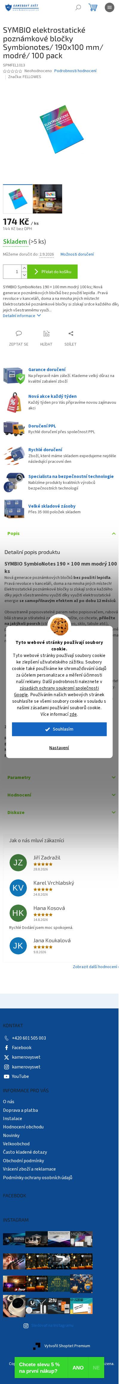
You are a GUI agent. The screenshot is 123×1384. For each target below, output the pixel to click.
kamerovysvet (26, 1057)
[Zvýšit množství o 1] (24, 268)
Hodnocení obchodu (23, 1127)
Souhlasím (63, 729)
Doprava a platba (20, 1110)
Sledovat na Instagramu (52, 1325)
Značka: (24, 77)
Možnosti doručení (77, 254)
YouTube (20, 1076)
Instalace (12, 1118)
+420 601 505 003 (29, 1038)
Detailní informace (19, 316)
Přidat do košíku (56, 271)
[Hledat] (78, 7)
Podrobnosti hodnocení (75, 71)
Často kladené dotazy (25, 1152)
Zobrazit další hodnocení (95, 967)
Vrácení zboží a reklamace (29, 1169)
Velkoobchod (16, 1144)
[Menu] (110, 7)
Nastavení (59, 748)
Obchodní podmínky (23, 1160)
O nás (8, 1101)
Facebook (21, 1047)
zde (73, 714)
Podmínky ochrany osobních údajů (37, 1177)
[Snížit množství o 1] (24, 275)
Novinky (11, 1135)
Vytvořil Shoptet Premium (67, 1346)
